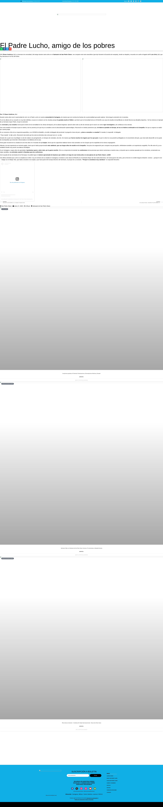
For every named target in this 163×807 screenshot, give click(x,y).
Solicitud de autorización (92, 798)
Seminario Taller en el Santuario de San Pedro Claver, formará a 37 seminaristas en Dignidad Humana (81, 548)
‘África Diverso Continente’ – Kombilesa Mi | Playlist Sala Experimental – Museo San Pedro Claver (81, 722)
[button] (1, 48)
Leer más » (81, 376)
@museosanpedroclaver (78, 791)
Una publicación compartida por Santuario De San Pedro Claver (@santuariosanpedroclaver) (20, 199)
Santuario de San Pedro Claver (41, 206)
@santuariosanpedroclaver (89, 791)
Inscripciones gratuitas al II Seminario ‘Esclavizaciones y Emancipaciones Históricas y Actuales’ (81, 373)
